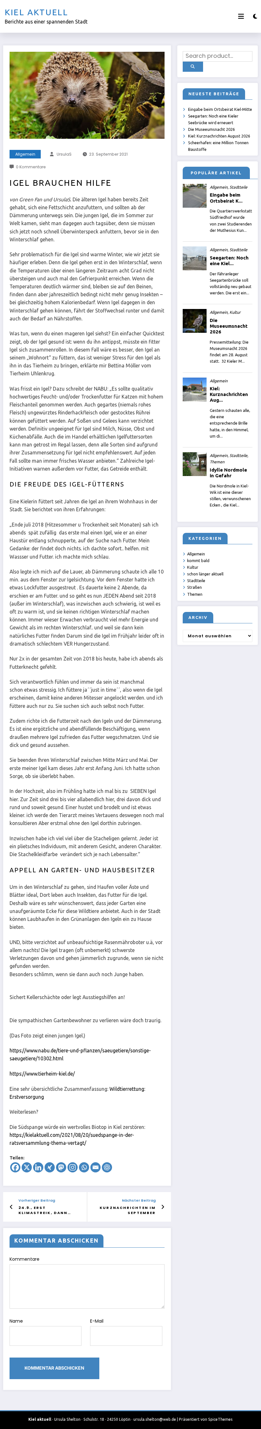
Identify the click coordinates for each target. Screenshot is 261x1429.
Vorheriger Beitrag (36, 1200)
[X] (27, 1167)
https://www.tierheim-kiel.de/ (42, 1074)
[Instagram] (72, 1167)
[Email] (95, 1167)
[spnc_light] (255, 16)
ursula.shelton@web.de (154, 1419)
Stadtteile (196, 580)
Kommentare (24, 1259)
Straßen (194, 587)
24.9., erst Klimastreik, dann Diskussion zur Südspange (43, 1210)
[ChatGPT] (107, 1167)
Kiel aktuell (36, 12)
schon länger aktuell (205, 574)
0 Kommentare (31, 167)
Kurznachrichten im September (128, 1210)
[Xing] (50, 1167)
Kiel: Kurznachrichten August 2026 (219, 136)
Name (16, 1321)
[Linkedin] (38, 1167)
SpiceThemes (220, 1419)
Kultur (192, 567)
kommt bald (198, 560)
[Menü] (241, 16)
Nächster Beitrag (139, 1200)
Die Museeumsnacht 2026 (211, 129)
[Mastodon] (61, 1167)
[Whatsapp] (84, 1167)
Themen (194, 594)
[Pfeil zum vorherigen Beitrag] (11, 1207)
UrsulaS (64, 154)
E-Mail (96, 1321)
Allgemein (25, 154)
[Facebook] (15, 1167)
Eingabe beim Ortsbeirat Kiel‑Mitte (220, 109)
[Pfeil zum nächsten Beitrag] (163, 1207)
